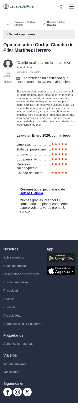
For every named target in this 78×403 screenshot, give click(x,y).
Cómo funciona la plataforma (22, 323)
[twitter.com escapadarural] (27, 395)
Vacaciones (11, 372)
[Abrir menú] (71, 6)
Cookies (9, 299)
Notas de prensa (14, 265)
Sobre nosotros (13, 257)
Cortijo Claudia (51, 44)
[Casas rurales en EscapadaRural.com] (18, 7)
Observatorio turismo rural (21, 274)
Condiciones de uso (16, 282)
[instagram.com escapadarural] (17, 395)
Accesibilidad (12, 315)
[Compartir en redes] (60, 7)
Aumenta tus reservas (18, 343)
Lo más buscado (14, 363)
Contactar (10, 307)
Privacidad (10, 290)
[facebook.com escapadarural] (7, 395)
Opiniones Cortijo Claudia (24, 24)
